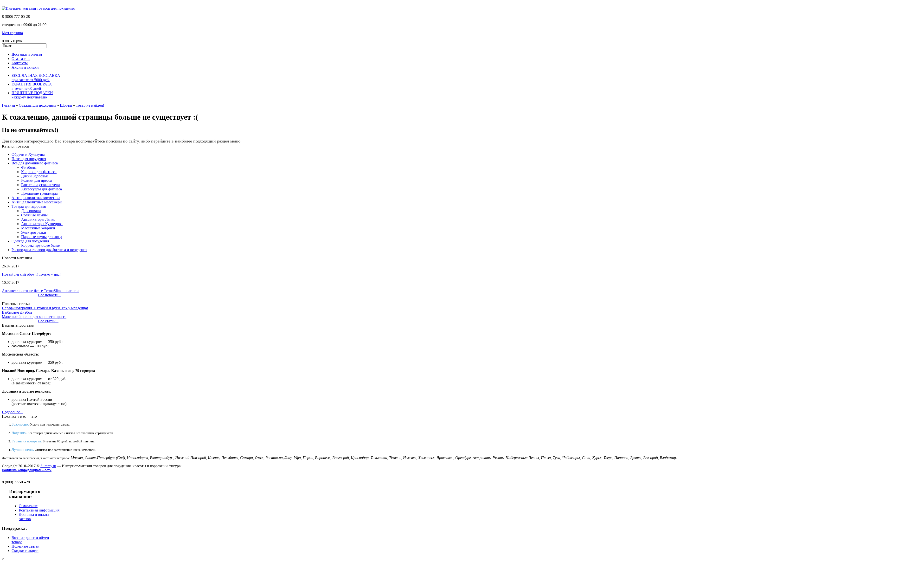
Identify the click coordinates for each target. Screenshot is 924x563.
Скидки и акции (25, 551)
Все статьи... (48, 321)
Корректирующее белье (40, 245)
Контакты (20, 63)
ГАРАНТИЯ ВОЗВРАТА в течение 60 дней (32, 86)
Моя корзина (12, 33)
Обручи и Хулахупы (28, 154)
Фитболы (29, 167)
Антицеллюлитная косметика (36, 198)
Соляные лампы (34, 215)
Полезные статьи (25, 546)
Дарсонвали (31, 211)
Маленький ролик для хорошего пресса (34, 317)
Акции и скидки (25, 67)
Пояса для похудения (29, 159)
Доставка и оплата (27, 54)
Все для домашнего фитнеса (35, 163)
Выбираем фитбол (17, 312)
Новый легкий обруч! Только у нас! (31, 274)
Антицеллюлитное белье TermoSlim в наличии (40, 291)
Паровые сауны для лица (41, 237)
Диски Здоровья (34, 176)
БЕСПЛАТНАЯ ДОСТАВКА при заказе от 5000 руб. (36, 77)
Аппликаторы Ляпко (38, 219)
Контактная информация (39, 510)
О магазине (21, 59)
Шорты (66, 105)
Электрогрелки (33, 232)
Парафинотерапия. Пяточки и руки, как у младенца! (45, 308)
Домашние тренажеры (39, 193)
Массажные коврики (38, 228)
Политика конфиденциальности (26, 470)
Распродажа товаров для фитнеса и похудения (49, 250)
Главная (8, 105)
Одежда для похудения (37, 105)
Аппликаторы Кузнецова (42, 224)
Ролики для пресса (36, 180)
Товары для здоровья (29, 206)
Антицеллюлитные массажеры (37, 202)
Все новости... (49, 295)
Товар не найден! (90, 105)
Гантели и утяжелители (40, 185)
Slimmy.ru (48, 466)
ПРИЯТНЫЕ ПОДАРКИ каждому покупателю (32, 95)
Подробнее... (12, 412)
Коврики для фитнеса (39, 172)
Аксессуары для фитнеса (41, 189)
